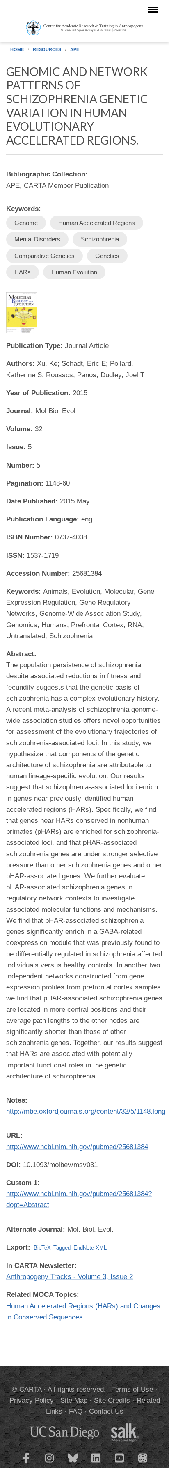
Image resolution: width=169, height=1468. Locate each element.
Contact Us (106, 1411)
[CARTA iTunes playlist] (143, 1457)
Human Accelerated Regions (96, 222)
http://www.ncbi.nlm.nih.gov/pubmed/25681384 (77, 1147)
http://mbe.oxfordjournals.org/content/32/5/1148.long (85, 1111)
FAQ (75, 1411)
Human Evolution (74, 272)
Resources (47, 49)
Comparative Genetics (44, 255)
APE (74, 49)
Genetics (107, 255)
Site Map (73, 1400)
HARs (22, 272)
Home (17, 49)
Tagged (62, 1248)
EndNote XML (90, 1248)
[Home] (85, 27)
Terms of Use (132, 1389)
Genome (26, 222)
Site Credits (112, 1400)
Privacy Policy (31, 1400)
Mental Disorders (37, 239)
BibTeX (42, 1248)
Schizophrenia (100, 239)
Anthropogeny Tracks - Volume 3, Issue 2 (69, 1277)
